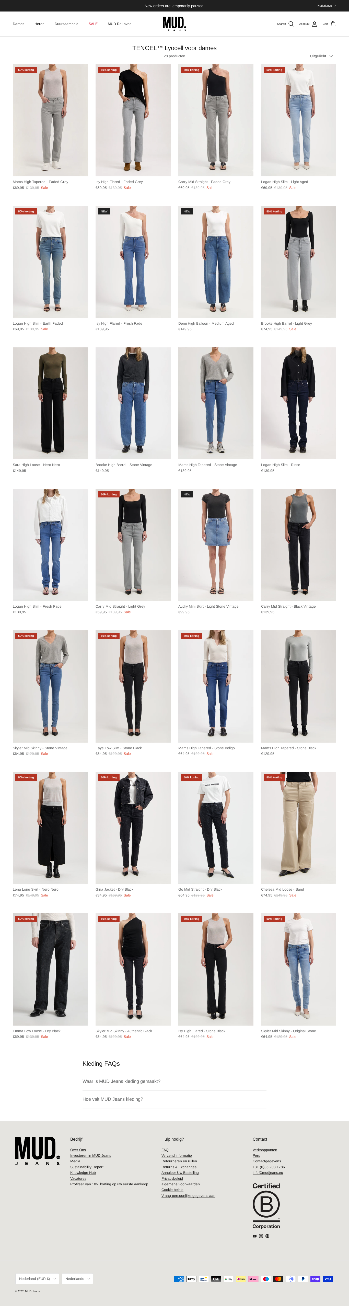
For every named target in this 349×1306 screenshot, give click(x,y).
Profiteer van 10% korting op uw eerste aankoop (109, 1184)
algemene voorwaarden (180, 1184)
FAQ (165, 1150)
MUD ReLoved (120, 24)
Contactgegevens (267, 1161)
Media (75, 1161)
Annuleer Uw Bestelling (180, 1173)
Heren (39, 24)
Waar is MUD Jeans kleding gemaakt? (121, 1081)
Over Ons (78, 1150)
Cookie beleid (172, 1190)
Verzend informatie (176, 1155)
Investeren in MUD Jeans (90, 1155)
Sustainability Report (86, 1167)
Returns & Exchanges (178, 1167)
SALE (93, 24)
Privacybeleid (172, 1178)
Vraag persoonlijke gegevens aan (188, 1196)
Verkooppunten (265, 1150)
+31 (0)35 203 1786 (269, 1167)
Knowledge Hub (83, 1173)
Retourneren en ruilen (179, 1161)
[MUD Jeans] (174, 24)
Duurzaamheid (66, 24)
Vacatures (78, 1178)
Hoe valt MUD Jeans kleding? (113, 1099)
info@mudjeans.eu (268, 1173)
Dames (18, 24)
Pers (256, 1155)
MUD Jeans (32, 1291)
